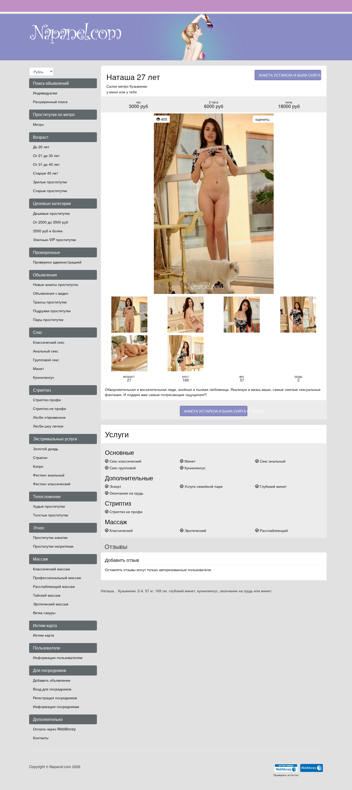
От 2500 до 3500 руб (50, 222)
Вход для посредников (52, 689)
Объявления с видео (50, 293)
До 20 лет (41, 146)
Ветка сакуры (44, 612)
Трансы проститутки (50, 302)
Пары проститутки (48, 319)
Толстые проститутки (50, 514)
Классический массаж (51, 568)
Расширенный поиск (50, 101)
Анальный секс (45, 350)
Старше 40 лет (45, 173)
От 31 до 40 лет (46, 164)
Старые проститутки (50, 190)
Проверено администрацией (57, 262)
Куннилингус (43, 377)
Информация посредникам (56, 706)
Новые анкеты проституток (55, 284)
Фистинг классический (51, 483)
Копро (38, 466)
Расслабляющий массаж (54, 586)
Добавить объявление (51, 680)
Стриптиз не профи (49, 408)
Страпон (40, 457)
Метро (38, 124)
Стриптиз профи (47, 399)
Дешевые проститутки (51, 213)
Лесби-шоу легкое (48, 426)
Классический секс (48, 342)
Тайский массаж (46, 595)
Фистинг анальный (48, 475)
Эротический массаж (50, 603)
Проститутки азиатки (50, 537)
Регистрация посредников (55, 697)
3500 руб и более (48, 230)
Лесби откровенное (49, 417)
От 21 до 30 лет (46, 155)
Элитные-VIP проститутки (54, 239)
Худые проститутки (49, 506)
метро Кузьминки (132, 86)
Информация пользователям (57, 657)
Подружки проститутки (52, 310)
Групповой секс (46, 359)
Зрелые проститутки (50, 181)
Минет (38, 368)
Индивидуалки (45, 92)
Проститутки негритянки (53, 546)
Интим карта (43, 635)
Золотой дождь (45, 448)
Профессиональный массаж (57, 577)
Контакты (40, 737)
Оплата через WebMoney (54, 728)
